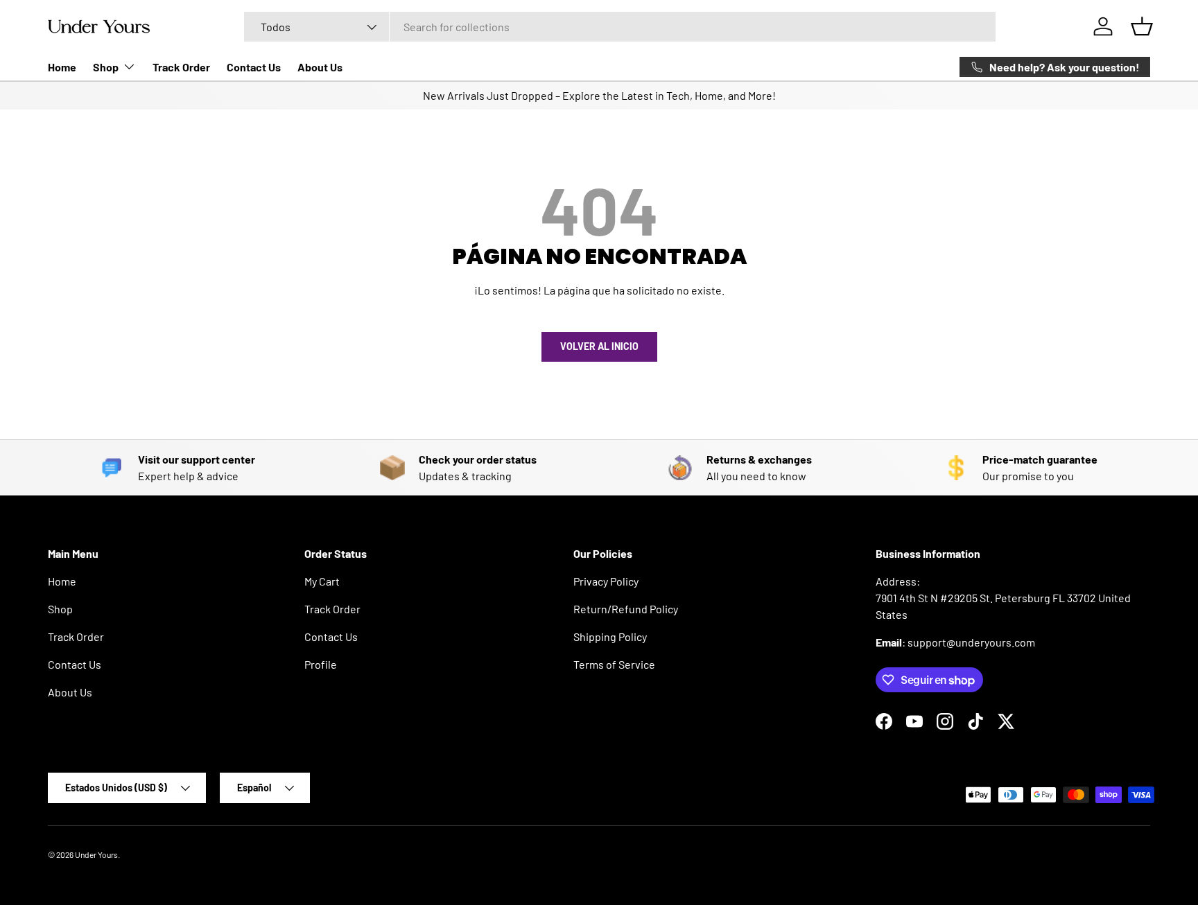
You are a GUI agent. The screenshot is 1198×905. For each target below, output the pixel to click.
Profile (320, 664)
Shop (106, 66)
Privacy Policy (606, 581)
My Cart (322, 581)
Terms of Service (614, 664)
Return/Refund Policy (625, 608)
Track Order (181, 66)
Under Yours (96, 854)
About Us (319, 66)
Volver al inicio (599, 346)
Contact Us (254, 66)
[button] (1142, 26)
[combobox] (619, 27)
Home (62, 66)
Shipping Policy (610, 636)
